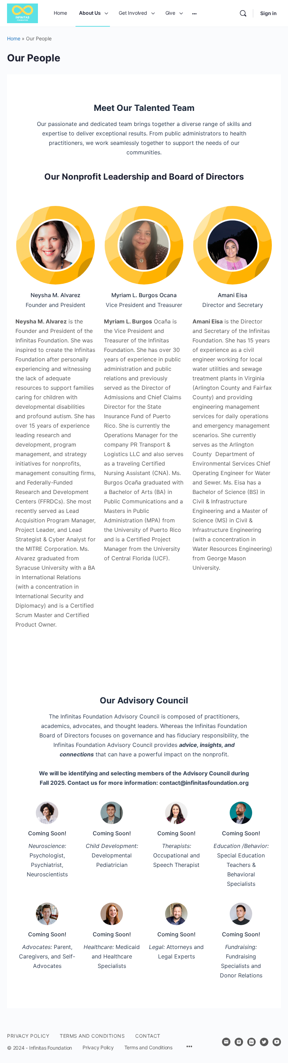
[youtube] (277, 1042)
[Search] (243, 13)
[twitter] (264, 1042)
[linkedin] (251, 1042)
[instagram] (239, 1042)
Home (13, 38)
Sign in (268, 13)
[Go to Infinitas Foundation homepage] (22, 13)
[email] (226, 1042)
